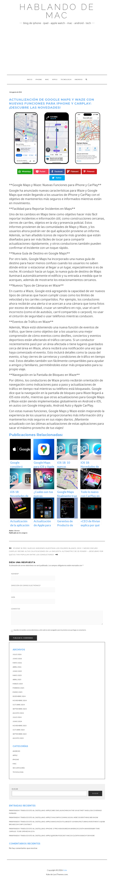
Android (78, 79)
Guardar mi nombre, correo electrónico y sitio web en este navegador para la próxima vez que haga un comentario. (50, 630)
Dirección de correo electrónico (26, 585)
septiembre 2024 (20, 709)
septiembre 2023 (20, 734)
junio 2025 (17, 671)
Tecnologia (66, 79)
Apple (55, 79)
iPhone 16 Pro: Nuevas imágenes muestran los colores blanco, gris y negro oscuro (55, 548)
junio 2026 (17, 659)
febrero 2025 (18, 688)
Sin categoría (23, 533)
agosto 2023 (18, 738)
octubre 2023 (19, 730)
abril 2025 (17, 679)
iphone (16, 759)
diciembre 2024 (19, 696)
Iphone (38, 79)
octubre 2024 (19, 705)
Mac (47, 79)
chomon (17, 530)
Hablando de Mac (57, 11)
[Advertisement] (57, 49)
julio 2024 (17, 717)
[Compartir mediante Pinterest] (89, 171)
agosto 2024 (18, 713)
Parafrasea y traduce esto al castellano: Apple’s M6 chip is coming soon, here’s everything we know (53, 817)
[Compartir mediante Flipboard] (73, 171)
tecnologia (18, 772)
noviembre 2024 (20, 700)
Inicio (29, 79)
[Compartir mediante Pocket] (41, 171)
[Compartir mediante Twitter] (57, 177)
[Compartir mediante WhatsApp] (25, 171)
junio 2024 (17, 721)
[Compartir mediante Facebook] (57, 171)
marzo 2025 (18, 684)
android (16, 751)
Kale (65, 870)
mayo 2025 (17, 675)
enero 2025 (17, 692)
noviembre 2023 (20, 725)
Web (13, 597)
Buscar (15, 789)
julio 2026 (17, 654)
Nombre (15, 574)
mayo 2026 (17, 663)
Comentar (15, 609)
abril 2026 (17, 667)
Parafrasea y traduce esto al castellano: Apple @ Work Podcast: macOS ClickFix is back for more (52, 835)
